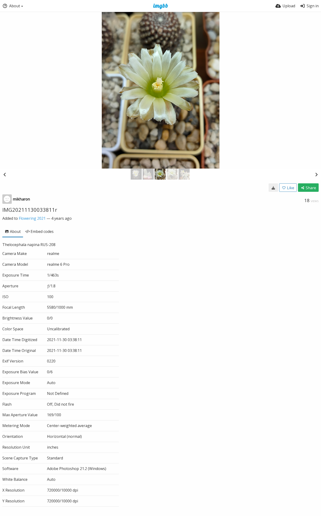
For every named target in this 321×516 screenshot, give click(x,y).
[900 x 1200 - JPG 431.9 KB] (273, 187)
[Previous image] (4, 174)
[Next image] (316, 174)
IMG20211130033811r (29, 209)
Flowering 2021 (32, 218)
